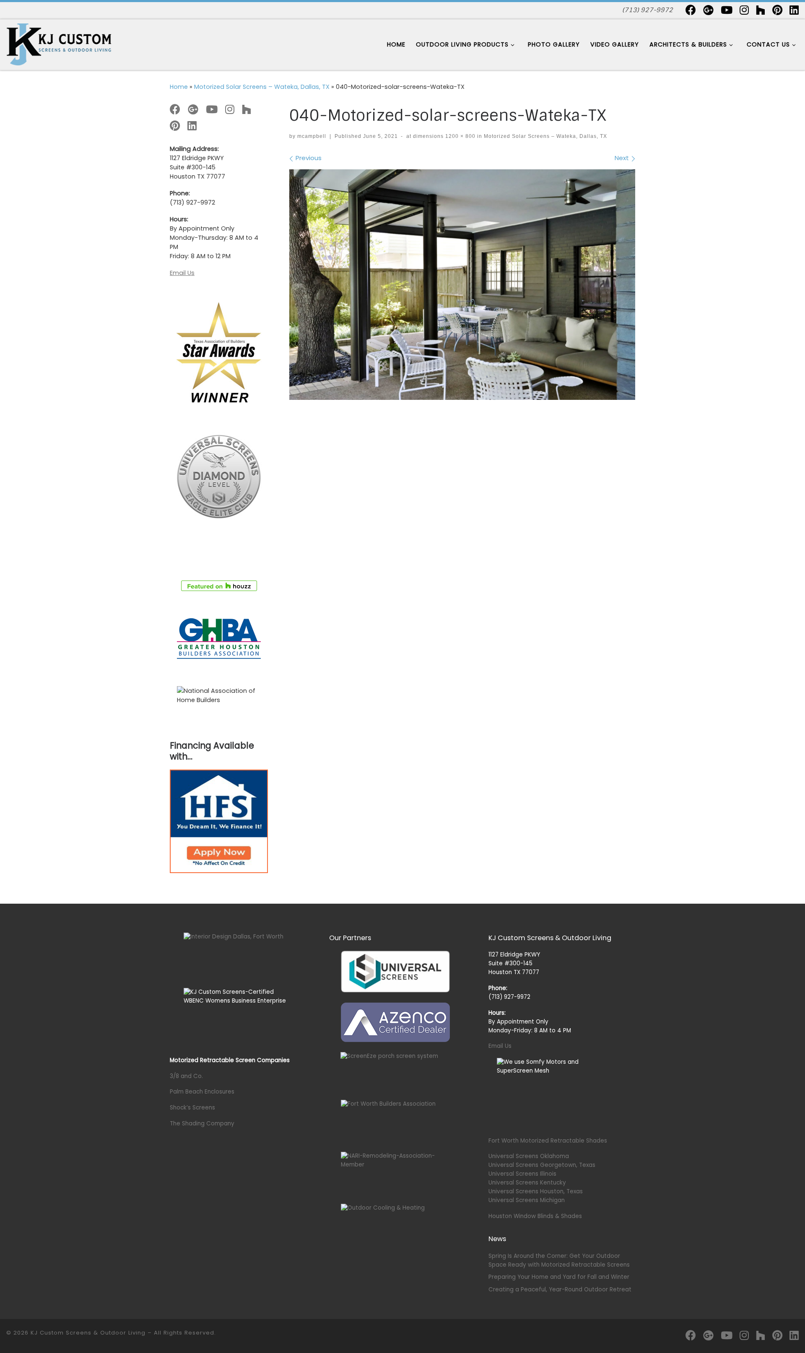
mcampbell (311, 136)
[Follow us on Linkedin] (794, 10)
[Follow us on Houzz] (760, 10)
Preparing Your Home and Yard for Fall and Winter (558, 1277)
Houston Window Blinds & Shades (535, 1216)
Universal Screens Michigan (526, 1200)
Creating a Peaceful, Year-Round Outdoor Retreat (559, 1289)
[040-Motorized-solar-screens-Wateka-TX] (462, 284)
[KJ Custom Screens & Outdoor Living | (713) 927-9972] (58, 44)
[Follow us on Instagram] (744, 10)
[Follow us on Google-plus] (708, 10)
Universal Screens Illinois (522, 1174)
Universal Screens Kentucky (527, 1183)
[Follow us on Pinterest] (777, 10)
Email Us (182, 273)
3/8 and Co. (186, 1076)
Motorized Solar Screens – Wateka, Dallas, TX (262, 87)
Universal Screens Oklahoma (528, 1156)
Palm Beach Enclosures (202, 1092)
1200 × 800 (459, 136)
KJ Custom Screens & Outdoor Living (88, 1333)
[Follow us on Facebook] (691, 10)
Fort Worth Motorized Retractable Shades (547, 1141)
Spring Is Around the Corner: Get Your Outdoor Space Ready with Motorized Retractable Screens (559, 1260)
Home (179, 87)
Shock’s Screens (192, 1108)
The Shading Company (202, 1124)
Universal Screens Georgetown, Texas (541, 1165)
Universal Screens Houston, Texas (535, 1191)
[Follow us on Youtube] (726, 10)
